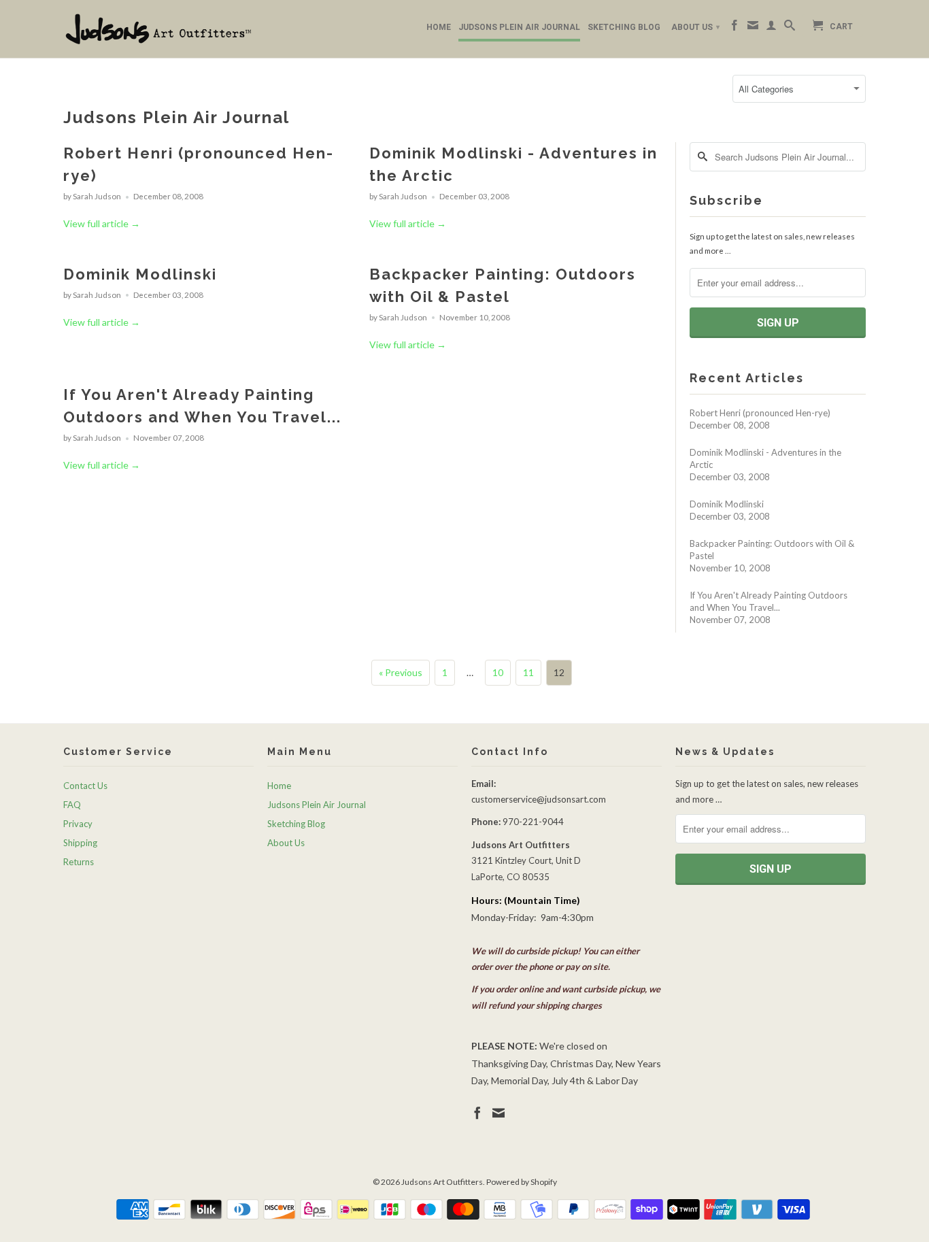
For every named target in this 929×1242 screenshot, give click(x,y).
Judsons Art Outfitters (442, 1182)
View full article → (101, 223)
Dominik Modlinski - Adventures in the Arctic (765, 458)
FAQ (72, 804)
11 (528, 672)
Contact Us (85, 785)
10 (497, 672)
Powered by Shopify (521, 1182)
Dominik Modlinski (140, 274)
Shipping (80, 842)
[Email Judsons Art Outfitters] (752, 28)
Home (438, 27)
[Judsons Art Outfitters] (158, 29)
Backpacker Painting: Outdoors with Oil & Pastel (772, 549)
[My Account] (771, 28)
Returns (78, 861)
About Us (695, 27)
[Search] (789, 28)
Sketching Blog (624, 27)
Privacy (77, 823)
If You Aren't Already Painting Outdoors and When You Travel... (768, 601)
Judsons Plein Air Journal (519, 27)
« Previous (400, 672)
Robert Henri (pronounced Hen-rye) (760, 412)
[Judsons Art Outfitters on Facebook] (734, 28)
